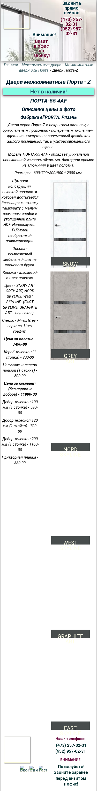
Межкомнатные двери (41, 64)
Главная (11, 64)
